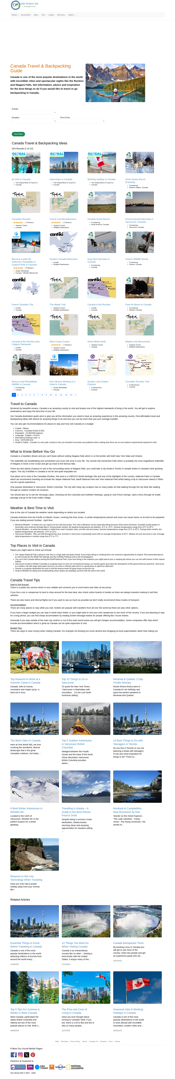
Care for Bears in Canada (138, 304)
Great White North (97, 341)
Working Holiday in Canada (101, 179)
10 (51, 395)
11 (56, 395)
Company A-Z (93, 1041)
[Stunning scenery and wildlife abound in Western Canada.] (139, 366)
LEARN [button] (51, 15)
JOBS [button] (36, 15)
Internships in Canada (61, 179)
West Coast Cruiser (60, 341)
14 (71, 395)
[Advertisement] (87, 43)
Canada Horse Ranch (99, 219)
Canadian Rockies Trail (137, 381)
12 (61, 395)
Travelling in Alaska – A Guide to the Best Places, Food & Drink (76, 812)
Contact (117, 1041)
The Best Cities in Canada (25, 740)
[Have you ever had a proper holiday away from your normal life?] (34, 855)
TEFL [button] (43, 15)
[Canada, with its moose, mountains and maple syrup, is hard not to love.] (34, 658)
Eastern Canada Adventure (64, 259)
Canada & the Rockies (99, 304)
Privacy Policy (75, 1041)
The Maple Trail (57, 304)
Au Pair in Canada (21, 179)
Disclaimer (64, 1041)
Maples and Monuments (137, 341)
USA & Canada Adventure (63, 219)
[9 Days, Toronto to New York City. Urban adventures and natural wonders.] (139, 326)
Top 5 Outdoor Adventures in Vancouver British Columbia (77, 744)
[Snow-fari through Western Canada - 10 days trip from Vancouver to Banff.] (102, 326)
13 (66, 395)
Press (111, 1041)
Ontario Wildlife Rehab (136, 259)
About (57, 1041)
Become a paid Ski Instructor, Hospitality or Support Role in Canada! (24, 262)
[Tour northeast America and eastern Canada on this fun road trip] (64, 203)
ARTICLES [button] (61, 15)
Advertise (103, 1041)
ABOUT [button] (71, 15)
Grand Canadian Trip (22, 304)
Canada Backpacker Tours (128, 943)
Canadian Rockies (21, 219)
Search (84, 1041)
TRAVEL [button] (14, 15)
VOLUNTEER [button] (26, 15)
